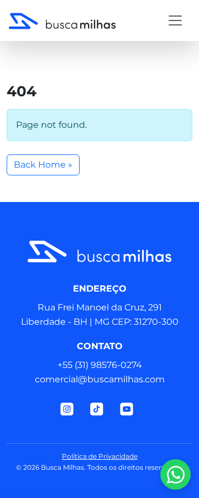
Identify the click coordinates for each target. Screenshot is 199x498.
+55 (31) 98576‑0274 (99, 365)
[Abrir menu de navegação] (175, 20)
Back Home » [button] (43, 164)
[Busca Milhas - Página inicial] (80, 20)
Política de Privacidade (100, 456)
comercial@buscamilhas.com (100, 379)
